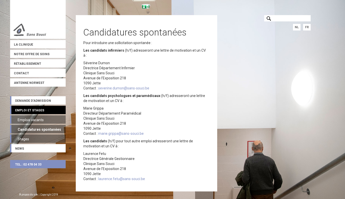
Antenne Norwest (29, 83)
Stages (23, 139)
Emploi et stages (29, 110)
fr (307, 27)
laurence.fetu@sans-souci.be (121, 179)
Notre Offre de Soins (32, 54)
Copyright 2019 (49, 194)
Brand (38, 19)
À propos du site (28, 194)
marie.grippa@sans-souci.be (121, 133)
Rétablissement (27, 63)
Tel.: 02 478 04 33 (28, 164)
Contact (21, 73)
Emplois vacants (31, 120)
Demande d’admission (33, 101)
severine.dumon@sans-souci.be (123, 88)
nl (297, 27)
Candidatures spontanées (39, 129)
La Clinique (23, 44)
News (19, 148)
